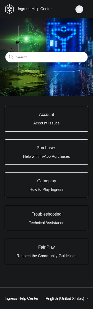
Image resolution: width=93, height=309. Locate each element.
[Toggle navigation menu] (79, 9)
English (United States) (65, 298)
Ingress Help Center (21, 298)
